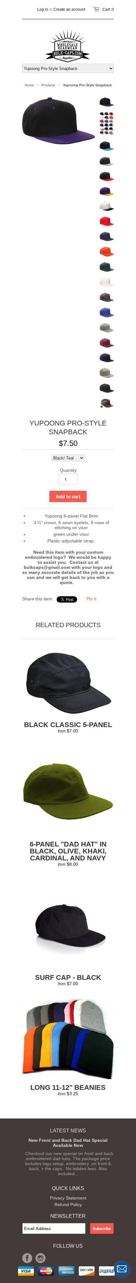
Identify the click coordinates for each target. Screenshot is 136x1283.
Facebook (27, 1258)
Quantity (68, 470)
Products (48, 85)
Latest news (68, 1130)
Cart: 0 (108, 9)
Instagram (40, 1258)
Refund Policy (68, 1204)
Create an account (69, 9)
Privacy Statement (68, 1197)
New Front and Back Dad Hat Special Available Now (68, 1143)
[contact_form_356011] (122, 1269)
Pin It (91, 598)
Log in (42, 9)
